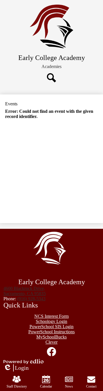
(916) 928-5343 (31, 298)
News (69, 386)
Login (16, 368)
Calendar (46, 386)
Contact (91, 386)
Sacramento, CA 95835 (24, 291)
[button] (51, 66)
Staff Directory (17, 386)
